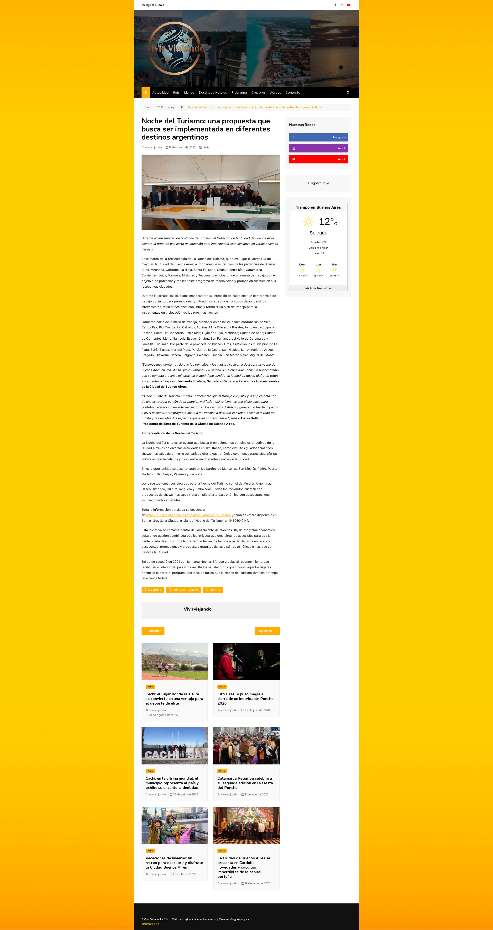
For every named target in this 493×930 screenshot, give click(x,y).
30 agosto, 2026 (153, 5)
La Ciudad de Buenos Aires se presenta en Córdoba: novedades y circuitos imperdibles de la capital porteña (243, 867)
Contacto (293, 92)
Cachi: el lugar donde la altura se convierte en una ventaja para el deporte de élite (174, 698)
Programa (239, 92)
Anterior (155, 631)
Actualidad (160, 92)
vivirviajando (153, 147)
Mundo (189, 92)
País (176, 92)
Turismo (214, 590)
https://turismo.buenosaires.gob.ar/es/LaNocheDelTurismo (188, 515)
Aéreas (275, 92)
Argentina (154, 590)
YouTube (348, 5)
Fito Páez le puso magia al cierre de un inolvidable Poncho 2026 (245, 698)
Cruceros (259, 92)
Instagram (342, 5)
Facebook (335, 5)
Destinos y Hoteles (213, 92)
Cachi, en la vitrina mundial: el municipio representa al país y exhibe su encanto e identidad (172, 783)
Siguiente (265, 631)
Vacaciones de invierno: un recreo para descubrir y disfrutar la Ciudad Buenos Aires (174, 862)
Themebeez (150, 924)
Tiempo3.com (325, 288)
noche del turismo (185, 590)
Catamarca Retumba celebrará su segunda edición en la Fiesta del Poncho (245, 783)
